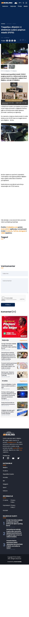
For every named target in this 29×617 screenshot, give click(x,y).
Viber (20, 450)
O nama (5, 500)
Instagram (22, 231)
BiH (4, 481)
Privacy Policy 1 (13, 506)
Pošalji (7, 305)
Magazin (5, 484)
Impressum (6, 505)
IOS (8, 229)
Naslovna (5, 6)
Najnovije (13, 6)
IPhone (20, 448)
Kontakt (5, 510)
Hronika (5, 477)
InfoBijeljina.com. (12, 442)
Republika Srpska (8, 474)
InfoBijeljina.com (12, 227)
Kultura (5, 491)
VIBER (3, 233)
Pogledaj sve (23, 340)
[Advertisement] (14, 158)
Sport (4, 487)
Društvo (5, 471)
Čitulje (20, 6)
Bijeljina (26, 6)
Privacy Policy (13, 501)
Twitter (15, 231)
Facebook (9, 231)
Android (4, 229)
